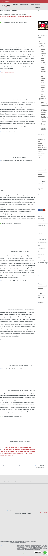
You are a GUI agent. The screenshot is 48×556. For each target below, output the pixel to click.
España (1, 451)
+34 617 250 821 (6, 1)
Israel (42, 80)
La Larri (19, 451)
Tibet (42, 94)
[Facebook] (38, 1)
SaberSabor (15, 14)
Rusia (42, 89)
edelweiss (27, 449)
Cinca (23, 449)
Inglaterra (43, 78)
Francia (42, 67)
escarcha (32, 449)
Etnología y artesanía (43, 113)
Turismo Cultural (42, 170)
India (42, 76)
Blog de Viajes (37, 7)
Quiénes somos (15, 4)
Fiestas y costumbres (43, 117)
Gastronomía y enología (44, 120)
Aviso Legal (5, 476)
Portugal (43, 87)
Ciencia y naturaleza (9, 447)
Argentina (43, 51)
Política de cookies (13, 476)
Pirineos (20, 454)
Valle (12, 456)
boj (21, 449)
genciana (6, 451)
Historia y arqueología (43, 124)
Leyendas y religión (18, 447)
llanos (24, 451)
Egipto (42, 60)
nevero (1, 454)
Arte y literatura (43, 103)
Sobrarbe (2, 456)
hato (9, 451)
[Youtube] (45, 1)
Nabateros (32, 451)
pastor (5, 454)
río (23, 454)
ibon (16, 451)
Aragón (10, 449)
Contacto (30, 476)
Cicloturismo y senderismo (44, 106)
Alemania (43, 49)
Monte (27, 451)
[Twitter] (40, 1)
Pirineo (16, 454)
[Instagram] (43, 1)
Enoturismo (40, 152)
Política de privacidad (22, 476)
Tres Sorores (8, 456)
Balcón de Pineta (16, 449)
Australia (43, 53)
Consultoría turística (19, 479)
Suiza (42, 91)
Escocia (42, 62)
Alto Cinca (5, 449)
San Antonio (29, 454)
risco (25, 454)
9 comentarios (22, 14)
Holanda (43, 71)
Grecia (42, 69)
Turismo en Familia (42, 172)
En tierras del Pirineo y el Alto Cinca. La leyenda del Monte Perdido (16, 16)
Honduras (43, 74)
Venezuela (43, 96)
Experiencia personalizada (35, 4)
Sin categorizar (27, 447)
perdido (9, 454)
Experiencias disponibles (24, 4)
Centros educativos (9, 479)
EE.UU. (42, 58)
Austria (42, 56)
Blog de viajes (28, 479)
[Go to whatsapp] (45, 552)
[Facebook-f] (41, 515)
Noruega (43, 85)
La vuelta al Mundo (41, 46)
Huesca (12, 451)
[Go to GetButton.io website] (45, 554)
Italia (42, 82)
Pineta (12, 454)
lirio (22, 451)
